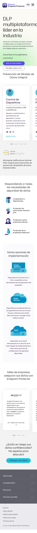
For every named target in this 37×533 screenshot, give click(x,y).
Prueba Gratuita (14, 68)
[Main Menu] (33, 5)
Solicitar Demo (13, 63)
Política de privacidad (10, 514)
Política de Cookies (9, 518)
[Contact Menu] (28, 5)
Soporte (5, 508)
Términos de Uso (8, 521)
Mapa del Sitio (8, 511)
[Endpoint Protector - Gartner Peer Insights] (14, 155)
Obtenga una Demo (18, 460)
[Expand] (32, 476)
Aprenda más (11, 136)
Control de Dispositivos (13, 101)
